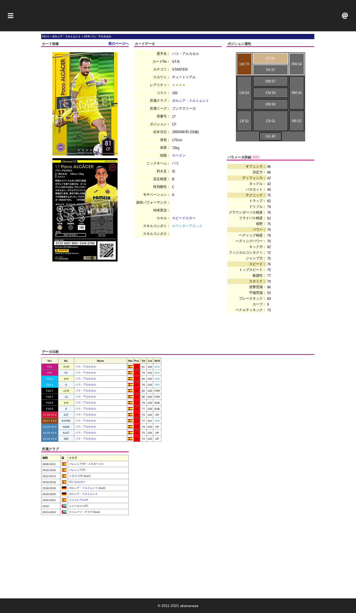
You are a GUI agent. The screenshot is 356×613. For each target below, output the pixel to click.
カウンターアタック (187, 226)
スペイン (179, 155)
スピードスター (184, 218)
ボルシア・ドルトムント (190, 101)
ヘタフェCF (75, 475)
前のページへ (118, 43)
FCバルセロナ (76, 481)
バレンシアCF (76, 469)
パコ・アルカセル (85, 366)
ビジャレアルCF (78, 499)
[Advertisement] (178, 15)
